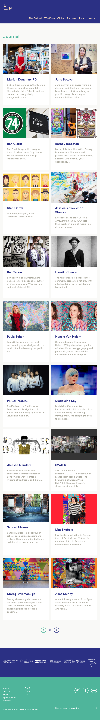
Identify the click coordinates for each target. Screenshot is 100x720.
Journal (92, 18)
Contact (7, 700)
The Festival (35, 18)
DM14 (27, 691)
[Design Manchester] (8, 7)
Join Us (6, 691)
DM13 (27, 694)
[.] (95, 708)
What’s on (49, 18)
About (82, 18)
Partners (71, 18)
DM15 (27, 688)
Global (60, 18)
